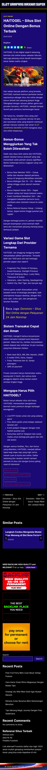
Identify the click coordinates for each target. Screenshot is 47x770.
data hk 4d (7, 738)
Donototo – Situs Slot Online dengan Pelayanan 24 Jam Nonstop (24, 313)
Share (29, 48)
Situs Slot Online (10, 470)
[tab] (19, 550)
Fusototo (19, 746)
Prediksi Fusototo (10, 741)
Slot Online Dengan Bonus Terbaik (16, 484)
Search (6, 655)
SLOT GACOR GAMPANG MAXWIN (27, 766)
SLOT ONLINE (8, 16)
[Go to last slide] (6, 538)
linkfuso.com (8, 735)
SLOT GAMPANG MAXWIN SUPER (16, 475)
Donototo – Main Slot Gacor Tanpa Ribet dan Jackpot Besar (35, 500)
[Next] (41, 538)
